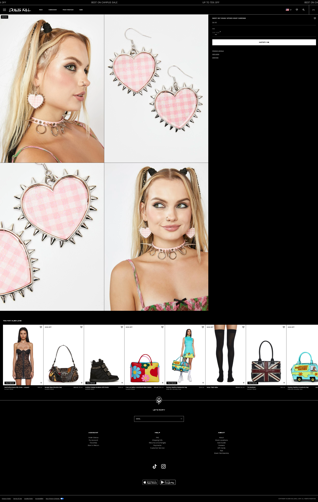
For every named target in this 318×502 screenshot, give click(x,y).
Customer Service (157, 448)
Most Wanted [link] (68, 10)
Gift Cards (221, 448)
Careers (221, 445)
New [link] (41, 10)
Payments (157, 445)
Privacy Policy (6, 498)
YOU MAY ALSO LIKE (12, 321)
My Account (93, 440)
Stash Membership (221, 453)
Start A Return (93, 445)
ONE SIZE (215, 32)
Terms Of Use (17, 498)
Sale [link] (81, 10)
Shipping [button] (215, 57)
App (221, 450)
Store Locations (221, 440)
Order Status (93, 437)
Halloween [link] (53, 10)
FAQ (157, 437)
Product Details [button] (218, 51)
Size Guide (221, 443)
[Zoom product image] (52, 89)
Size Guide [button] (215, 54)
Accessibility (39, 498)
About (221, 437)
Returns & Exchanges (157, 443)
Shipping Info (157, 440)
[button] (103, 2)
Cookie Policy (28, 498)
